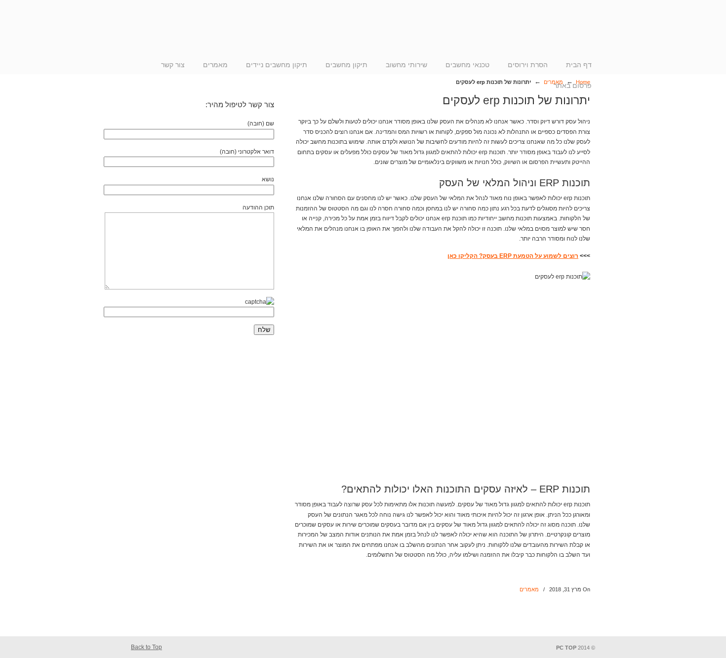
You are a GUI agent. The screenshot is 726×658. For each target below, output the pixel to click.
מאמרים (529, 589)
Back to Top (146, 647)
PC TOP (545, 34)
